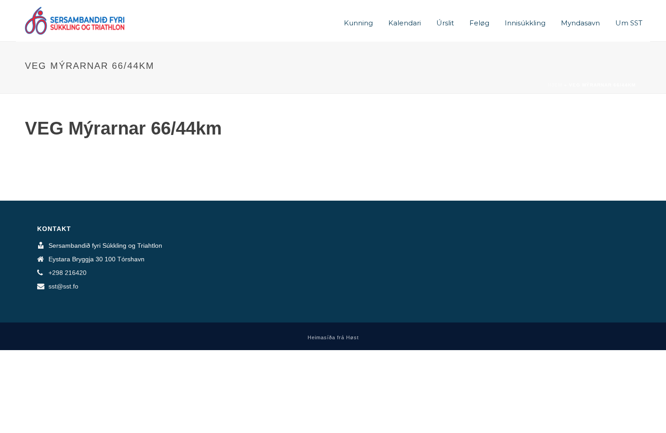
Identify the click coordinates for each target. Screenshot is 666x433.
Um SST (628, 23)
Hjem (555, 84)
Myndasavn (580, 23)
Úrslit (445, 23)
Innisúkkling (525, 23)
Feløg (479, 23)
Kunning (358, 23)
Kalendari (404, 23)
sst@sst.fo (63, 286)
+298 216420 (67, 272)
